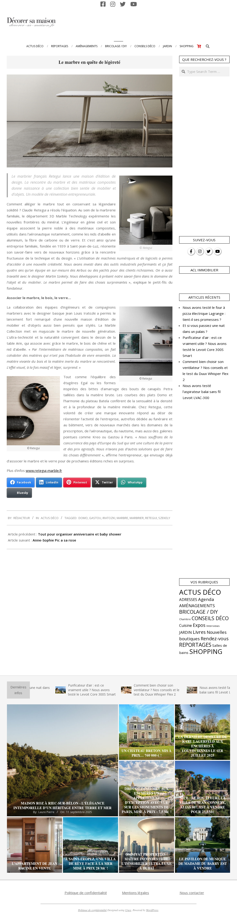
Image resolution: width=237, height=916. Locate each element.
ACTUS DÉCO (50, 518)
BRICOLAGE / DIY (198, 611)
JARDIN (185, 632)
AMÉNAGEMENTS (197, 605)
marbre (122, 518)
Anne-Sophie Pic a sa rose (54, 540)
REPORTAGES (195, 644)
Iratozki (109, 518)
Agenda (206, 599)
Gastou (95, 518)
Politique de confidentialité (86, 892)
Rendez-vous (215, 638)
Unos (128, 910)
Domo (83, 518)
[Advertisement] (144, 22)
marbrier (137, 518)
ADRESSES (188, 599)
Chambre (185, 619)
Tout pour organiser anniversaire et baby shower (79, 534)
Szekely (164, 518)
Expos (199, 625)
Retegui (151, 518)
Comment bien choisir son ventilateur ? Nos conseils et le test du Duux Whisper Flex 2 (129, 689)
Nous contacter (192, 892)
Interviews (213, 626)
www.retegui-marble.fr (44, 470)
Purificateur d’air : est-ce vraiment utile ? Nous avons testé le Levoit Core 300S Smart (64, 689)
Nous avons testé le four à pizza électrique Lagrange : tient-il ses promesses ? (204, 313)
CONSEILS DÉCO (210, 618)
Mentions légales (135, 892)
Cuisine (185, 625)
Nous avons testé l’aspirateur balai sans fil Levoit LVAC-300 (202, 391)
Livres (199, 632)
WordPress (152, 910)
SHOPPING (205, 651)
